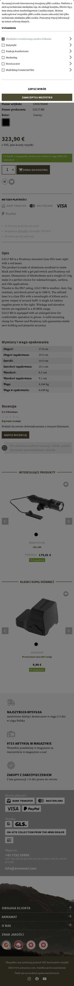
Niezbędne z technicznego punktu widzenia (28, 39)
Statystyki (11, 45)
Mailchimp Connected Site (20, 70)
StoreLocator (13, 63)
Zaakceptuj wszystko (37, 97)
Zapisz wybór (37, 89)
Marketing (11, 57)
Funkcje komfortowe (17, 51)
